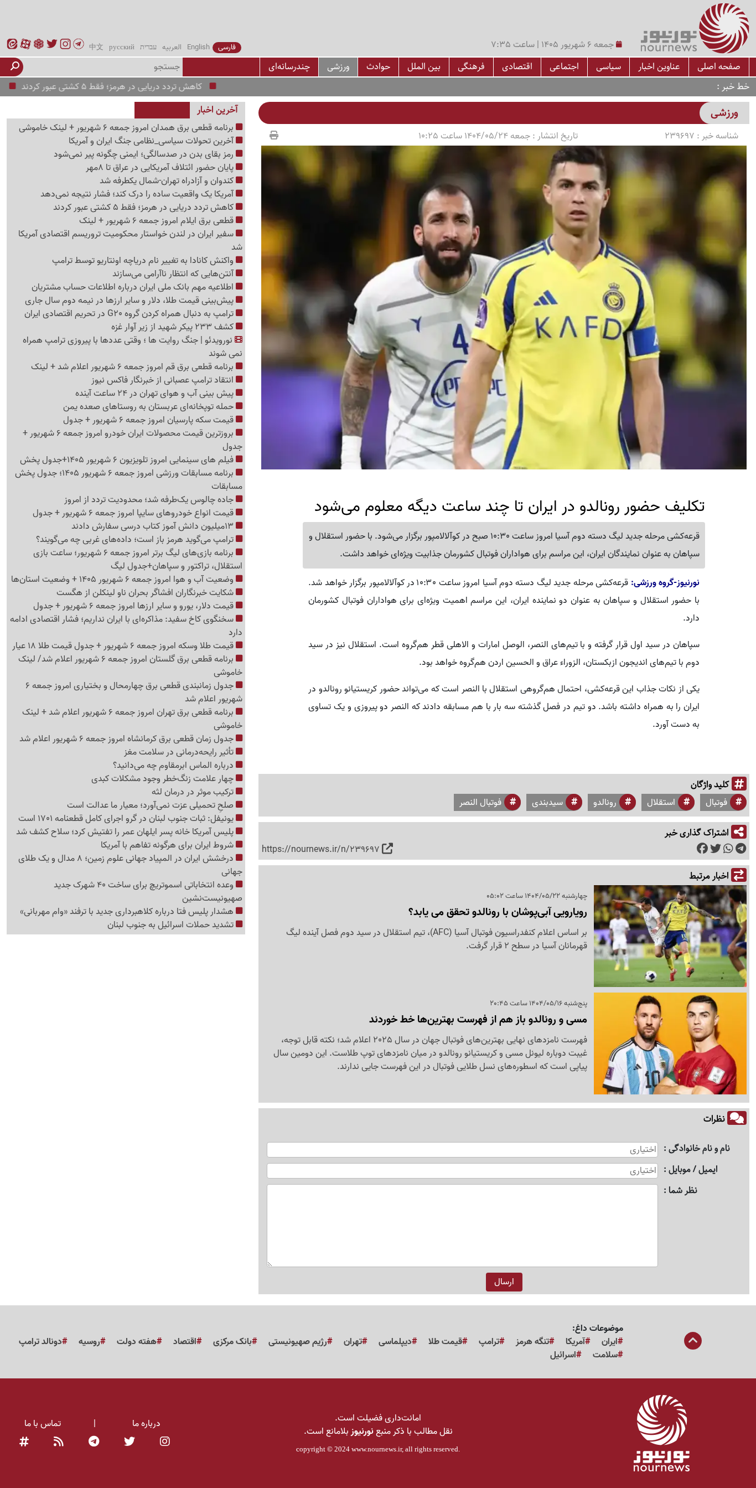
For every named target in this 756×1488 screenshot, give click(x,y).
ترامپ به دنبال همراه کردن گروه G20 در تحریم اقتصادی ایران (130, 314)
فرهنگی (471, 66)
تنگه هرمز (532, 1341)
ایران (610, 1341)
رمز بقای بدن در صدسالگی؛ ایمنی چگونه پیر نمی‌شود (145, 154)
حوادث (378, 66)
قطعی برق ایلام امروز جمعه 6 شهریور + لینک (157, 221)
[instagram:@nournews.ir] (165, 1442)
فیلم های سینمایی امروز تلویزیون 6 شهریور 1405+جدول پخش (128, 460)
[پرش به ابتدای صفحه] (693, 1342)
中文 (96, 47)
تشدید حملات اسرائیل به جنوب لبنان (171, 925)
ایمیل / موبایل (693, 1170)
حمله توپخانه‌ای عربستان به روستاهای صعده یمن (149, 407)
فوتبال (716, 802)
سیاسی (608, 66)
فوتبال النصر (480, 802)
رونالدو (605, 802)
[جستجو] (15, 67)
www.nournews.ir (376, 1449)
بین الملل (424, 66)
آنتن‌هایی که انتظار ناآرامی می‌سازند (174, 274)
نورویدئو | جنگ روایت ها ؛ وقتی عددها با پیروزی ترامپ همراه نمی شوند (132, 347)
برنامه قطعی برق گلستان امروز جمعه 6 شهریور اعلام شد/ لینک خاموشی (130, 666)
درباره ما (146, 1423)
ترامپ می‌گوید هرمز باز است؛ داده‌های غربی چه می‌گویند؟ (136, 540)
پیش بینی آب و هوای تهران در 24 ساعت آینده (155, 393)
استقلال (661, 802)
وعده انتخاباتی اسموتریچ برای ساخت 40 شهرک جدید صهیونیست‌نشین (148, 892)
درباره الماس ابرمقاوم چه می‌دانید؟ (174, 765)
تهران (353, 1341)
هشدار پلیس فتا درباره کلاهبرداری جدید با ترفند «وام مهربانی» (128, 912)
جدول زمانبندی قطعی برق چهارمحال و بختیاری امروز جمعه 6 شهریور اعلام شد (133, 692)
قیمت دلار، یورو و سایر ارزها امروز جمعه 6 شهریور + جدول (134, 606)
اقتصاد (184, 1341)
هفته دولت (137, 1341)
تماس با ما (42, 1423)
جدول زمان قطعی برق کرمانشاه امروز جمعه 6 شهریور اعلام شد (127, 739)
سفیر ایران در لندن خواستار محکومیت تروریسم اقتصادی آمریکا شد (130, 241)
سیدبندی (547, 802)
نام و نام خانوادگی (699, 1149)
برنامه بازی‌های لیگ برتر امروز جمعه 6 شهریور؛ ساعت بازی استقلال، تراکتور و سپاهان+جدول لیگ (137, 560)
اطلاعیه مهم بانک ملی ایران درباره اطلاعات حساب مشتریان (134, 287)
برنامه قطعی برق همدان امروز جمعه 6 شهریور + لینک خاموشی (127, 128)
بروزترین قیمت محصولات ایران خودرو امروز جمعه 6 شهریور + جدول (132, 440)
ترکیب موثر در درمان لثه (194, 792)
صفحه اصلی (719, 66)
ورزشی (338, 66)
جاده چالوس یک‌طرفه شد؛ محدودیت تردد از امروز (150, 500)
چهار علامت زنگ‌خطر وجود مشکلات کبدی (163, 779)
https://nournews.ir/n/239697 (321, 850)
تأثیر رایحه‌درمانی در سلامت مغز (180, 752)
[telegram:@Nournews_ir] (94, 1442)
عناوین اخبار (659, 66)
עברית (148, 47)
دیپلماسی (395, 1341)
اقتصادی (517, 66)
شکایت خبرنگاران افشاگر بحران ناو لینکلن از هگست (146, 593)
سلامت (605, 1355)
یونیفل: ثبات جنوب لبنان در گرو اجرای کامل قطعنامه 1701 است (127, 819)
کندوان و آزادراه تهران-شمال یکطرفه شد (168, 181)
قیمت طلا (445, 1341)
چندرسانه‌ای (289, 66)
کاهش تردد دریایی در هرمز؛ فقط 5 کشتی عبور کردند (140, 87)
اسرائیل (563, 1355)
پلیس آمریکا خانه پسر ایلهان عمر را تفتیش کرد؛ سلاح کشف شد (126, 832)
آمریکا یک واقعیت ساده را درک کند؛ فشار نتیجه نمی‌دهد (138, 194)
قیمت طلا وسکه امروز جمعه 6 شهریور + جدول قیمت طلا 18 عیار (124, 646)
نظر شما (683, 1191)
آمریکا (575, 1341)
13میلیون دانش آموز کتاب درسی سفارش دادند (153, 526)
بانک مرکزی (232, 1341)
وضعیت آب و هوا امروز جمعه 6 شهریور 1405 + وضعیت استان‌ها (123, 579)
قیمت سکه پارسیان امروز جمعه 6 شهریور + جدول (149, 420)
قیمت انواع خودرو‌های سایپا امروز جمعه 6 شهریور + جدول (134, 513)
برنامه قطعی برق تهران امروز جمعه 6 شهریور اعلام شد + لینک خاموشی (132, 719)
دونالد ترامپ (40, 1341)
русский (121, 47)
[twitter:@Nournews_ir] (129, 1442)
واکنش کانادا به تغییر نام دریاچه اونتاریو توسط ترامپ (144, 261)
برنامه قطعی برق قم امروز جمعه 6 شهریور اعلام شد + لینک (133, 367)
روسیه (89, 1341)
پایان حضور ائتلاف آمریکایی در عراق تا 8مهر (161, 168)
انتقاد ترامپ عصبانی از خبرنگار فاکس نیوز (163, 380)
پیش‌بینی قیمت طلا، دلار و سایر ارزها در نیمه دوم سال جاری (130, 300)
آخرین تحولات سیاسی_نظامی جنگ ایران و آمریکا (152, 141)
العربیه (172, 47)
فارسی (227, 47)
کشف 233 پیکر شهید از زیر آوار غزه (173, 327)
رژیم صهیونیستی (297, 1341)
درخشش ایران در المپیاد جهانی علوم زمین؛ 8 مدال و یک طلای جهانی (130, 865)
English (198, 47)
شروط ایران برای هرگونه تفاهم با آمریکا (168, 845)
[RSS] (59, 1442)
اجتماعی (564, 66)
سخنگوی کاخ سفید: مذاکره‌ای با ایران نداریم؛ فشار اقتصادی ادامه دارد (126, 626)
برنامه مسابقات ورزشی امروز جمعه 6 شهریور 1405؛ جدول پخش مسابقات (128, 480)
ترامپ (489, 1341)
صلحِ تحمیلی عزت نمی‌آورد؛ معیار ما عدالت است (151, 805)
